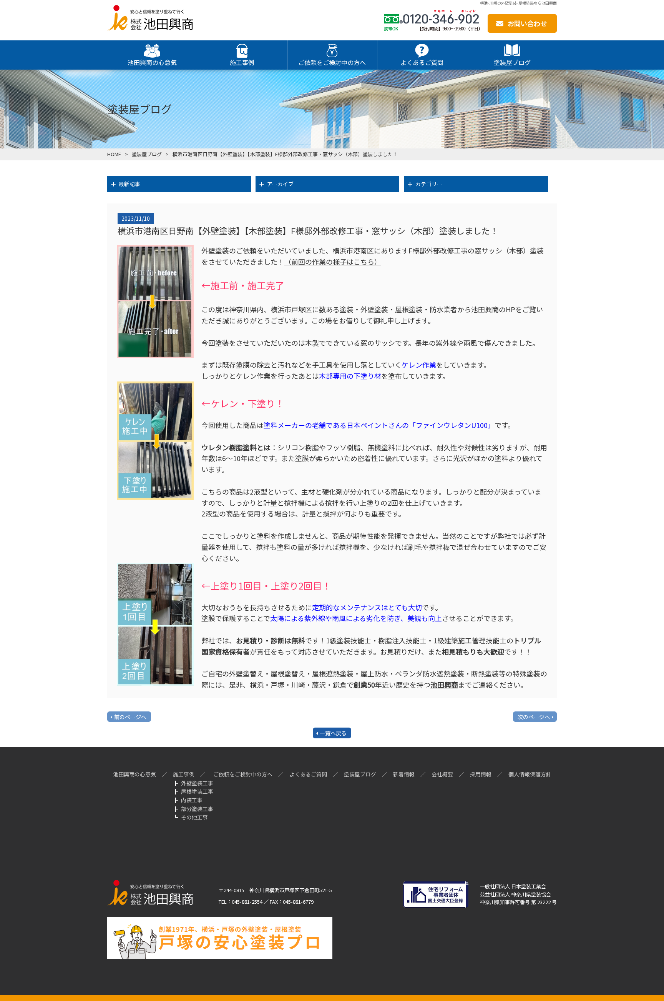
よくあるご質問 (308, 774)
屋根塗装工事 (197, 791)
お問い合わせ (527, 23)
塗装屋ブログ (147, 154)
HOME (114, 154)
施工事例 (183, 774)
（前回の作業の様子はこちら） (332, 261)
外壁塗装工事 (197, 783)
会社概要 (442, 774)
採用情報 (480, 774)
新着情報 (404, 774)
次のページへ (534, 717)
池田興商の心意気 (134, 774)
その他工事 (194, 817)
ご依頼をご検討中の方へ (242, 774)
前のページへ (130, 717)
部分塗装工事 (197, 809)
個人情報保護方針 (529, 774)
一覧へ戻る (333, 733)
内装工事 (192, 800)
